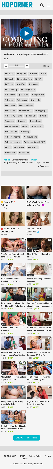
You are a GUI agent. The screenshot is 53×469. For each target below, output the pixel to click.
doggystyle (42, 111)
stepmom (11, 153)
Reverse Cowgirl (13, 142)
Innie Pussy (36, 121)
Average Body (29, 90)
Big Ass (10, 74)
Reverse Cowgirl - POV (35, 142)
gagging (10, 121)
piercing (25, 132)
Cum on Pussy (27, 105)
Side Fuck (20, 147)
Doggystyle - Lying (14, 116)
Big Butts (24, 95)
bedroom (11, 95)
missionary (37, 126)
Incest (34, 74)
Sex (8, 147)
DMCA (22, 456)
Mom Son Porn (25, 79)
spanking (34, 147)
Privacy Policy (35, 456)
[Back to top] (48, 463)
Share (46, 66)
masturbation (12, 126)
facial (44, 116)
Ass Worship (12, 90)
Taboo (10, 84)
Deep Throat (26, 111)
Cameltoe (11, 105)
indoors (23, 121)
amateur (34, 84)
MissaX (10, 79)
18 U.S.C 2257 (10, 456)
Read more (44, 166)
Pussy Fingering (13, 137)
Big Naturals (39, 95)
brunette (36, 100)
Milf (44, 74)
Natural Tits (12, 132)
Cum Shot (11, 111)
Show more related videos (26, 438)
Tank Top (25, 153)
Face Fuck (32, 116)
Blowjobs (23, 100)
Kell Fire (21, 84)
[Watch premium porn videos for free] (17, 5)
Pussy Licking (31, 137)
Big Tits (22, 74)
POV (39, 79)
